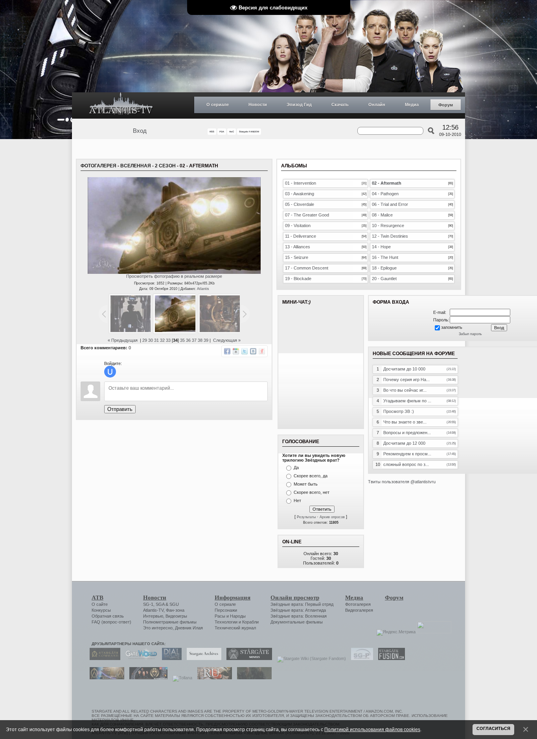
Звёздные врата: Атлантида (298, 610)
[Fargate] (212, 677)
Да (296, 467)
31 (156, 340)
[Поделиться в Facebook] (227, 351)
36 (188, 340)
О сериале (217, 104)
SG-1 (148, 604)
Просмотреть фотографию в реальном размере (174, 276)
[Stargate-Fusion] (389, 658)
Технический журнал (235, 627)
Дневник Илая (189, 627)
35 (182, 340)
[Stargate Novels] (247, 658)
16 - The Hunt (385, 257)
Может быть (306, 484)
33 (168, 340)
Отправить (119, 409)
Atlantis (203, 289)
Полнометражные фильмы (170, 622)
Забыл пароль (470, 334)
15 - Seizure (296, 257)
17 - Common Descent (306, 268)
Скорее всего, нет (311, 492)
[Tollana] (180, 677)
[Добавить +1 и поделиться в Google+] (236, 351)
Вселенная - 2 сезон (148, 166)
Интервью (153, 616)
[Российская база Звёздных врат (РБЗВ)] (146, 677)
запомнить (451, 327)
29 (144, 340)
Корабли (250, 622)
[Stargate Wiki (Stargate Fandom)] (309, 658)
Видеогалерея (359, 610)
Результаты (306, 517)
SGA (160, 604)
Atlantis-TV (153, 610)
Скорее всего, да (310, 475)
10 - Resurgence (388, 225)
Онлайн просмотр (294, 597)
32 (162, 340)
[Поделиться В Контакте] (253, 351)
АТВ (97, 597)
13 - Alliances (297, 246)
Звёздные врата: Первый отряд (301, 604)
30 (150, 340)
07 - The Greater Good (307, 215)
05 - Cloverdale (299, 204)
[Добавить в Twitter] (244, 351)
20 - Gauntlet (384, 278)
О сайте (100, 604)
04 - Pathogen (385, 193)
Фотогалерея (98, 166)
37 (194, 340)
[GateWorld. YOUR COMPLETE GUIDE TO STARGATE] (139, 658)
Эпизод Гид (299, 104)
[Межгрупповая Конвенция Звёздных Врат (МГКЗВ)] (105, 677)
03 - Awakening (299, 193)
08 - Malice (382, 215)
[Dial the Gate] (170, 658)
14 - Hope (381, 246)
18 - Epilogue (384, 268)
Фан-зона (175, 610)
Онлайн (376, 104)
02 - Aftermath (386, 183)
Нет (297, 500)
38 (200, 340)
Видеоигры (176, 616)
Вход (140, 131)
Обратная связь (108, 616)
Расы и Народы (230, 616)
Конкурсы (101, 610)
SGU (174, 604)
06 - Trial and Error (390, 204)
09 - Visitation (298, 225)
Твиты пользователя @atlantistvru (402, 481)
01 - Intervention (300, 183)
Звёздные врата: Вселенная (298, 616)
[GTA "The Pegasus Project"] (252, 677)
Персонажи (226, 610)
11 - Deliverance (300, 236)
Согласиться (493, 728)
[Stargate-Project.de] (360, 658)
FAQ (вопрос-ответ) (111, 622)
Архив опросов (332, 517)
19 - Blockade (298, 278)
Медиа (412, 104)
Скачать (340, 104)
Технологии (226, 622)
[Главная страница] (121, 105)
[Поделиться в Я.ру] (262, 351)
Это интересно (158, 627)
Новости (257, 104)
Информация (232, 597)
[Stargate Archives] (202, 658)
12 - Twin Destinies (390, 236)
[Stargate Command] (103, 658)
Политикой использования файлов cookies (372, 729)
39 (206, 340)
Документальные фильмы (296, 622)
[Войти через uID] (110, 372)
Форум (445, 105)
